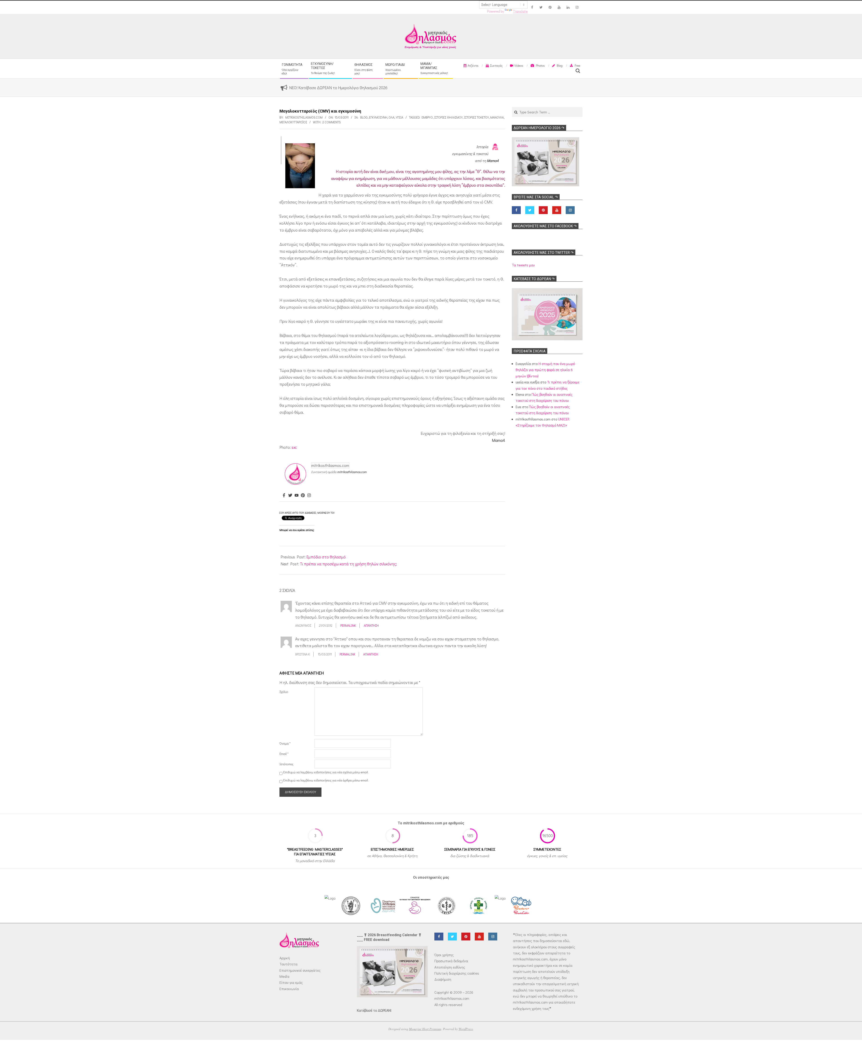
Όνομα (284, 743)
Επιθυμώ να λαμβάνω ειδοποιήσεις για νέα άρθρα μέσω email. (326, 780)
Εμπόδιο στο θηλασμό (326, 557)
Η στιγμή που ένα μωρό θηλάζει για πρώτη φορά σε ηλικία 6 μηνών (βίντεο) (545, 369)
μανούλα (497, 117)
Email (283, 754)
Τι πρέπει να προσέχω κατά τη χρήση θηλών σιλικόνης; (348, 563)
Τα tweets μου (523, 265)
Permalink (348, 625)
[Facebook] (284, 495)
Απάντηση (371, 625)
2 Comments (331, 122)
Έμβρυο (427, 117)
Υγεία (399, 117)
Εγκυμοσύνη (378, 117)
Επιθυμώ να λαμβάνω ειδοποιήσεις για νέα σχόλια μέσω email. (326, 772)
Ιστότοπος (286, 764)
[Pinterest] (303, 495)
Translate (520, 11)
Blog (364, 117)
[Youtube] (297, 495)
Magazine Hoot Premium (425, 1029)
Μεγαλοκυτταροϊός (293, 122)
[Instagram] (309, 495)
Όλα (391, 117)
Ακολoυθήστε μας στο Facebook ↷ (545, 226)
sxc (294, 447)
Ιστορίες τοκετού (476, 117)
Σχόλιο (283, 692)
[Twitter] (290, 495)
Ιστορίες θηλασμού (448, 117)
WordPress (466, 1029)
